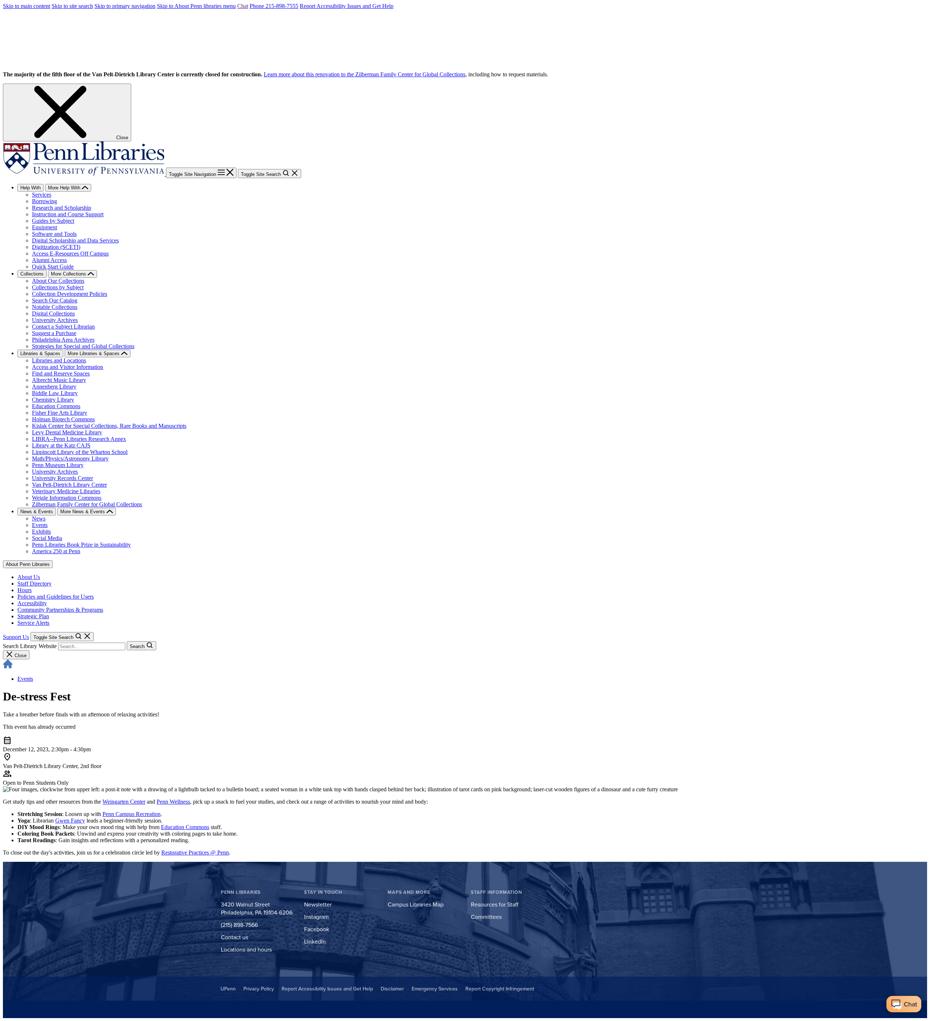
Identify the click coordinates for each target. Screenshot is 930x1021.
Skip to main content (26, 6)
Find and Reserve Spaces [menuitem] (61, 373)
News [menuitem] (38, 518)
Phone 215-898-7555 (274, 6)
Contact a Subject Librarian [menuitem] (63, 326)
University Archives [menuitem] (55, 320)
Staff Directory (34, 583)
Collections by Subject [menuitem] (58, 287)
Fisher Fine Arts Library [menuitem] (59, 413)
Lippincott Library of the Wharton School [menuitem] (80, 452)
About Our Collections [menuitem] (58, 281)
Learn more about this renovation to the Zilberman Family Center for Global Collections (364, 74)
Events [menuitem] (40, 525)
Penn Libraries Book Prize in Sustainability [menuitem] (81, 545)
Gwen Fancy (70, 820)
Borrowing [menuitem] (44, 201)
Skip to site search (72, 6)
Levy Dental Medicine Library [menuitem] (67, 432)
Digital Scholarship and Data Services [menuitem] (75, 240)
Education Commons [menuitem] (56, 406)
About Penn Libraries (28, 564)
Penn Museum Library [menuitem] (58, 465)
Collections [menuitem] (32, 274)
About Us (28, 577)
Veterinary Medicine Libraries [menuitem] (66, 491)
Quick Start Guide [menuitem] (53, 267)
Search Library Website (30, 646)
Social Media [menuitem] (47, 538)
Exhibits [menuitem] (41, 531)
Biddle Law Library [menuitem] (55, 393)
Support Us (16, 637)
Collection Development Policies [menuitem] (69, 294)
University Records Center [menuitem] (62, 478)
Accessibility (32, 603)
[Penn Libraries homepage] (84, 174)
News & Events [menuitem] (36, 511)
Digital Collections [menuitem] (53, 313)
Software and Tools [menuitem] (54, 234)
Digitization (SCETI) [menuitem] (56, 247)
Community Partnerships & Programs (60, 610)
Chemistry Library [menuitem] (53, 400)
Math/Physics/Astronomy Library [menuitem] (70, 458)
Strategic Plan (33, 616)
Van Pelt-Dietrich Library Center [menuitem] (69, 485)
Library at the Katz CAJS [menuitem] (61, 445)
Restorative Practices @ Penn (195, 852)
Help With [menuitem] (30, 187)
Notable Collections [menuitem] (54, 307)
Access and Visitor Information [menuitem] (67, 367)
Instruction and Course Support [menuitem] (68, 214)
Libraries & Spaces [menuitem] (40, 353)
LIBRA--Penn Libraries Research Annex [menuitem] (79, 439)
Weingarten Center (123, 802)
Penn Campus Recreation (131, 814)
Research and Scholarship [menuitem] (61, 208)
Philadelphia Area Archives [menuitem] (63, 340)
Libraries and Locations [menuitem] (59, 360)
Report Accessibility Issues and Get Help (346, 6)
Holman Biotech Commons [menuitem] (63, 419)
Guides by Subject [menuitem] (53, 221)
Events (25, 679)
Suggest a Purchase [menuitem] (54, 333)
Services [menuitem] (41, 195)
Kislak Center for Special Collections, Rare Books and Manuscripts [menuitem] (109, 426)
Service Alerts (33, 623)
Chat (242, 6)
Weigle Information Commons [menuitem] (66, 498)
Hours (24, 590)
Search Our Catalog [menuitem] (54, 300)
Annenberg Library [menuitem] (54, 386)
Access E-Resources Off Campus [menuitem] (70, 253)
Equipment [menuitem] (44, 227)
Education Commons (185, 827)
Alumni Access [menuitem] (49, 260)
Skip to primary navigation (124, 6)
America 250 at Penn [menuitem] (56, 551)
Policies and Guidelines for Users (55, 597)
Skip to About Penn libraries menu (196, 6)
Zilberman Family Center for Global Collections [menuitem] (87, 504)
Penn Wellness (173, 802)
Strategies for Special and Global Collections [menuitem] (83, 346)
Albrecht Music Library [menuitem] (59, 380)
